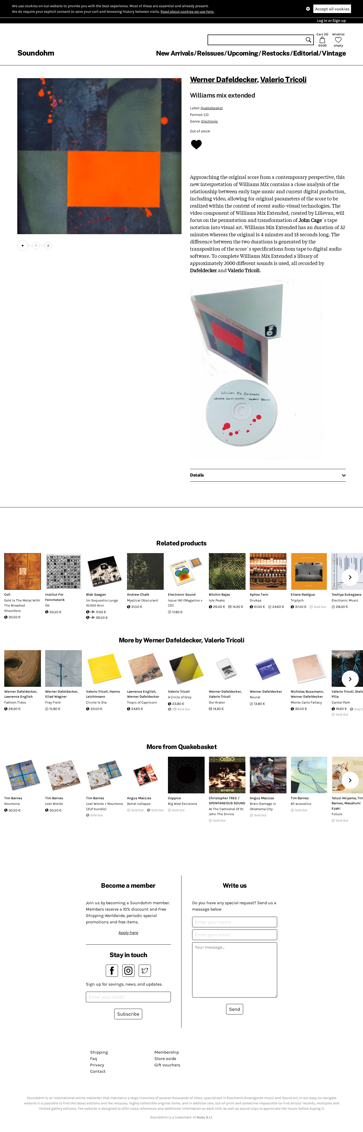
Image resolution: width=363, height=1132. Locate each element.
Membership (166, 1052)
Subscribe (128, 1014)
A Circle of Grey (179, 697)
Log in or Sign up (331, 20)
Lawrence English (18, 696)
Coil (7, 594)
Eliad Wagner (56, 696)
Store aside (165, 1058)
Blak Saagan (96, 594)
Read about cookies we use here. (187, 11)
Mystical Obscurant (142, 600)
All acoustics (301, 804)
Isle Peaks (217, 600)
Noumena (12, 804)
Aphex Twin (259, 594)
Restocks (276, 53)
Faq (93, 1058)
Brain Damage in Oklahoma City (263, 806)
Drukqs (255, 600)
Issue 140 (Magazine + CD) (185, 603)
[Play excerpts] (22, 245)
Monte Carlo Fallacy (306, 702)
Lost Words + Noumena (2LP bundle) (104, 806)
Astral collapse (139, 804)
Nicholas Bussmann (307, 691)
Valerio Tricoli (283, 79)
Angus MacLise (139, 798)
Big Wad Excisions (182, 804)
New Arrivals (174, 53)
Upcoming (242, 53)
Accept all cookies (332, 8)
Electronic (209, 121)
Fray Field (53, 702)
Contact (97, 1071)
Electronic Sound (182, 594)
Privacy (97, 1064)
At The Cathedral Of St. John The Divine (226, 811)
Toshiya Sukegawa (346, 594)
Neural (255, 697)
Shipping (99, 1052)
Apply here (128, 932)
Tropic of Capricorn (142, 702)
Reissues (210, 53)
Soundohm (35, 52)
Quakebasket (212, 108)
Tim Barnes (13, 798)
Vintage (334, 53)
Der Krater (217, 702)
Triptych (297, 600)
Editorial (305, 53)
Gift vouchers (167, 1064)
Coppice (174, 798)
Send (234, 1009)
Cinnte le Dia (96, 702)
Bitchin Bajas (219, 594)
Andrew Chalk (138, 594)
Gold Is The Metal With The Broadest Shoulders (22, 605)
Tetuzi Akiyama (344, 798)
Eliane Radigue (303, 594)
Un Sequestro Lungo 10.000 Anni (102, 603)
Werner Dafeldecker (223, 79)
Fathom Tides (15, 702)
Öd (47, 605)
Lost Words (54, 804)
